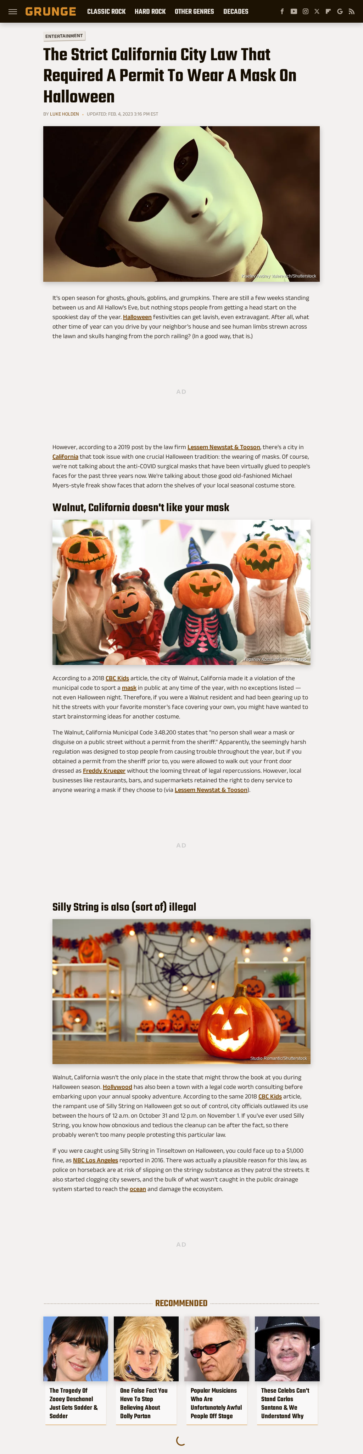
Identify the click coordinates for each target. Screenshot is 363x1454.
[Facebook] (282, 11)
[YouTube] (294, 11)
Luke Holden (64, 114)
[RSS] (351, 11)
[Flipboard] (328, 11)
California (65, 456)
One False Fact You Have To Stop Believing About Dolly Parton (144, 1403)
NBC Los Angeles (95, 1160)
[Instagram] (305, 11)
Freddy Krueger (104, 770)
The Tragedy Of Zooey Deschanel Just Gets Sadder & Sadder (73, 1403)
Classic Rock (106, 11)
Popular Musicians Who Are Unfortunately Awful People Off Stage (216, 1403)
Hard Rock (150, 11)
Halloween (137, 316)
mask (129, 687)
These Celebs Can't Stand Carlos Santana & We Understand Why (285, 1403)
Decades (235, 11)
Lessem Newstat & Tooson (224, 447)
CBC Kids (117, 678)
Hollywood (117, 1086)
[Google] (340, 11)
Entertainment (64, 36)
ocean (138, 1188)
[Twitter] (317, 11)
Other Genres (194, 11)
